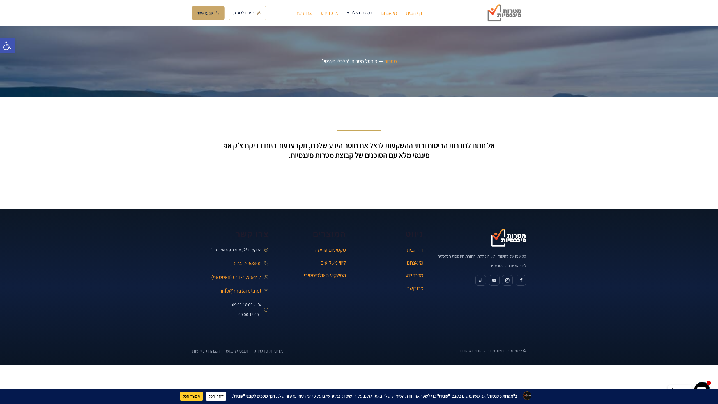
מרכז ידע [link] (330, 13)
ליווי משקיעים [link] (333, 262)
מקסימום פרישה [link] (330, 249)
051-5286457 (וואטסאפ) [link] (236, 277)
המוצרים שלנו (359, 13)
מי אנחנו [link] (389, 13)
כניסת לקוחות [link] (243, 12)
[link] (7, 45)
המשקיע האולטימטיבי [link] (325, 275)
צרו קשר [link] (304, 13)
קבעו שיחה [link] (205, 12)
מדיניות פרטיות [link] (269, 350)
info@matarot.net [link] (241, 290)
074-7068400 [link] (247, 263)
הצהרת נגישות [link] (206, 350)
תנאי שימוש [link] (237, 350)
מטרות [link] (390, 61)
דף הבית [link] (414, 13)
